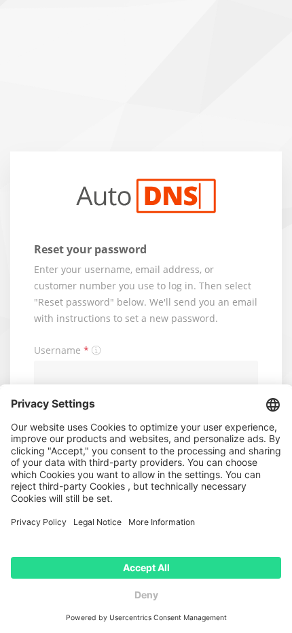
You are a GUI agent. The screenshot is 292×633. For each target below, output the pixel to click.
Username (61, 350)
